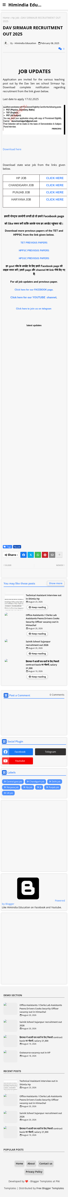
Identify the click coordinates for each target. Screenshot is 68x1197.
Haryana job (12, 787)
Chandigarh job (36, 781)
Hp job (15, 17)
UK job (10, 793)
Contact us (45, 1163)
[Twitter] (31, 555)
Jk (40, 787)
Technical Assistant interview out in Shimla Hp (43, 597)
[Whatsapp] (38, 555)
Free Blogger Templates (50, 1188)
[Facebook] (23, 555)
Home (6, 17)
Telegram (50, 751)
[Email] (52, 555)
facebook (20, 751)
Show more (55, 583)
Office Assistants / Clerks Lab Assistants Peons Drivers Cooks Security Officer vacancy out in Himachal (42, 620)
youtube (20, 760)
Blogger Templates (41, 1181)
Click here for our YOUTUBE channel (33, 297)
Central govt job (14, 781)
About (31, 1163)
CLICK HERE (55, 178)
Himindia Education (29, 5)
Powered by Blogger (33, 902)
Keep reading (39, 607)
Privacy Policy (34, 1171)
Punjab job (54, 787)
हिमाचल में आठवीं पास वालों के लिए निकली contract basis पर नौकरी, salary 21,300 (42, 665)
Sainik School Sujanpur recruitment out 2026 (38, 643)
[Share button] (59, 555)
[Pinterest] (45, 555)
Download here (12, 149)
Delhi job (56, 781)
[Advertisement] (34, 836)
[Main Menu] (4, 4)
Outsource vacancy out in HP (35, 1052)
